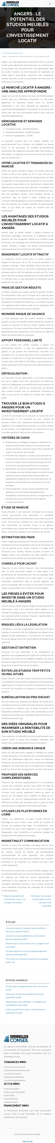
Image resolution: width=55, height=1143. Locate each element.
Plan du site (27, 1141)
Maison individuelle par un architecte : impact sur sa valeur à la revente (15, 899)
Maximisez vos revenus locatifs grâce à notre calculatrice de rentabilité (41, 901)
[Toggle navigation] (50, 4)
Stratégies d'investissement (13, 53)
